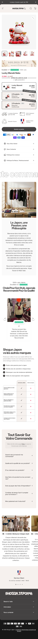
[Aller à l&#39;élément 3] (18, 53)
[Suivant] (35, 2)
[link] (16, 523)
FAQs (23, 444)
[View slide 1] (16, 584)
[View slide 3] (20, 584)
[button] (19, 86)
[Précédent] (2, 2)
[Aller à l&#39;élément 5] (32, 53)
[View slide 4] (22, 584)
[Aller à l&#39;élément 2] (11, 53)
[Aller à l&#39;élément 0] (4, 53)
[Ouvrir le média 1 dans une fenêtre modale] (33, 18)
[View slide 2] (18, 584)
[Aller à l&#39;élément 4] (25, 53)
